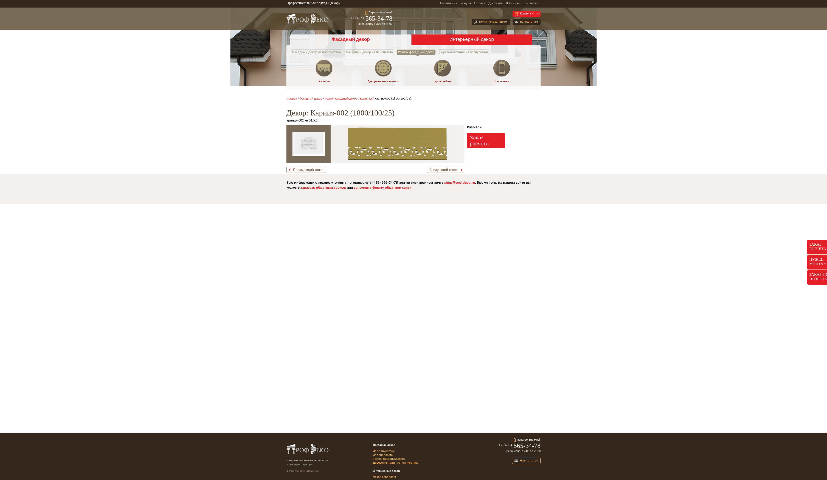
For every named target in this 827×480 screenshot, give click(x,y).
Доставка (495, 3)
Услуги (466, 3)
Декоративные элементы (383, 81)
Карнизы (324, 81)
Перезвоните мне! (380, 12)
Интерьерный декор (471, 39)
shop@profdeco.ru (459, 183)
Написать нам (529, 21)
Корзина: (527, 13)
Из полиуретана (384, 451)
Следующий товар (443, 170)
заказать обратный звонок (323, 188)
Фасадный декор (351, 39)
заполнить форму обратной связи (383, 188)
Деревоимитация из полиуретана (464, 52)
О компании (447, 3)
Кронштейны (443, 81)
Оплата (479, 3)
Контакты (530, 3)
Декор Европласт (384, 477)
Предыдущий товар (308, 170)
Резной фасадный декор (416, 52)
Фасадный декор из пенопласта (369, 52)
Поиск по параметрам (493, 21)
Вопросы (512, 3)
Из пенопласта (383, 455)
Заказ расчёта (479, 140)
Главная (291, 98)
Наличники (501, 81)
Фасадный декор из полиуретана (316, 52)
